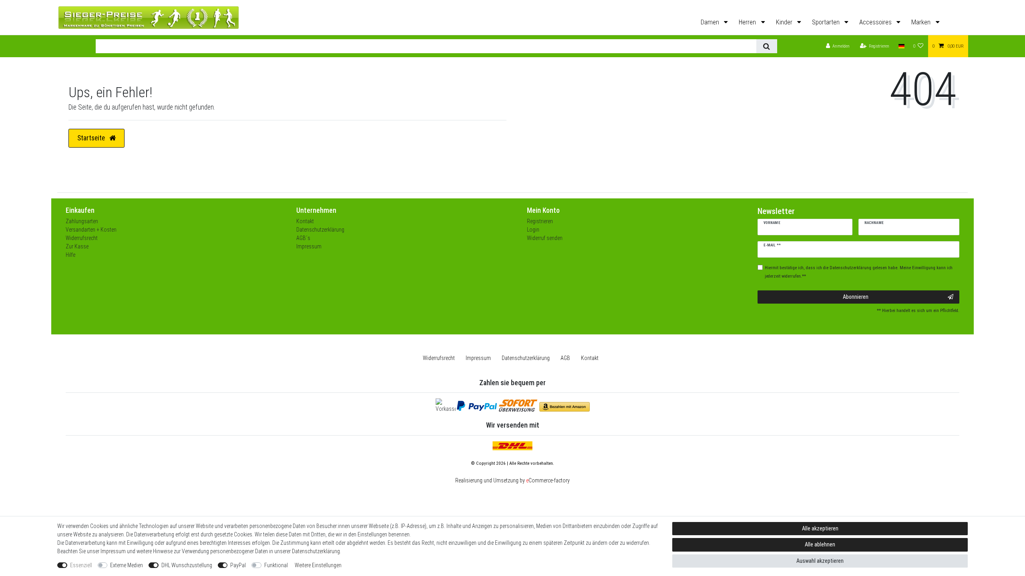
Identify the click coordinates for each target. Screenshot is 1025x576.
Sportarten (826, 22)
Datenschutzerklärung (320, 229)
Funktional (276, 565)
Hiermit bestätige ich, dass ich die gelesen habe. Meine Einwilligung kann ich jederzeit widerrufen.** (859, 272)
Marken (921, 22)
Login (533, 229)
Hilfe (70, 255)
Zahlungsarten (82, 221)
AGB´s (303, 238)
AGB (565, 358)
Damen (711, 22)
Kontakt (305, 221)
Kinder (785, 22)
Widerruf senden (545, 238)
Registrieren (540, 221)
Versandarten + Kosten (91, 229)
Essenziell (81, 565)
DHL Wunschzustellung (186, 565)
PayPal (238, 565)
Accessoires (876, 22)
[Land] (901, 46)
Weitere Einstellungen (318, 565)
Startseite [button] (92, 138)
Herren (748, 22)
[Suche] (766, 46)
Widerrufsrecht (82, 238)
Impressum (309, 246)
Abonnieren (855, 297)
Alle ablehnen (820, 544)
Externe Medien (126, 565)
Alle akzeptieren (820, 528)
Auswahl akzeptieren (820, 561)
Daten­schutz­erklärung (526, 358)
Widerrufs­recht (439, 358)
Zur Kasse (77, 246)
